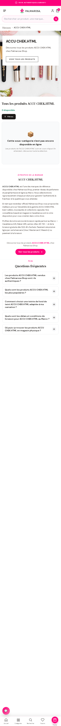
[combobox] (30, 18)
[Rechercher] (56, 19)
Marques (6, 27)
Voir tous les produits (22, 59)
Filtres (10, 116)
